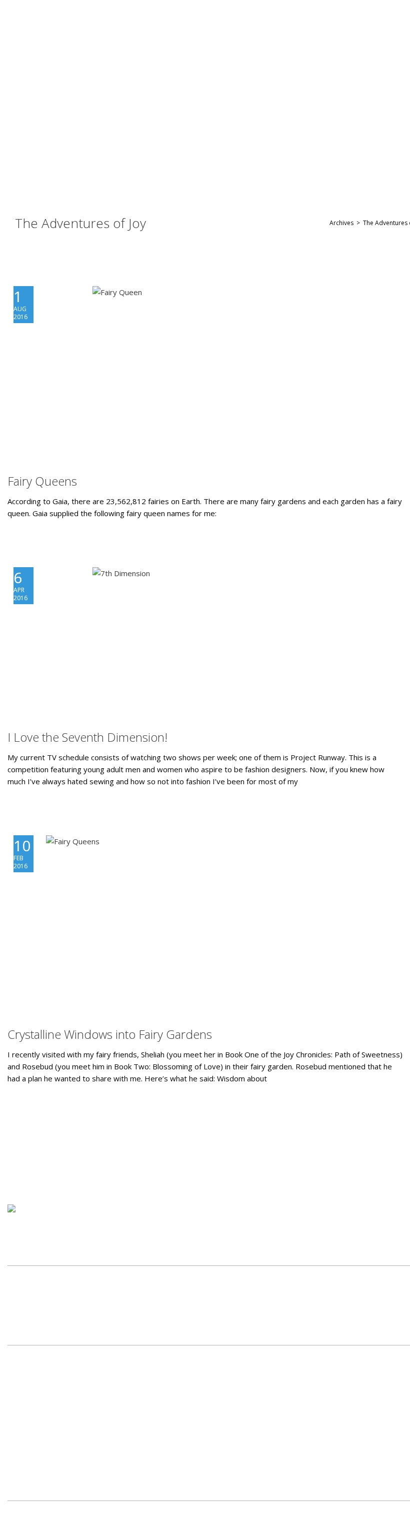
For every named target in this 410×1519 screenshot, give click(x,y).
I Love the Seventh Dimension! (88, 737)
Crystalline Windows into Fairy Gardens (110, 1034)
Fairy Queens (42, 481)
